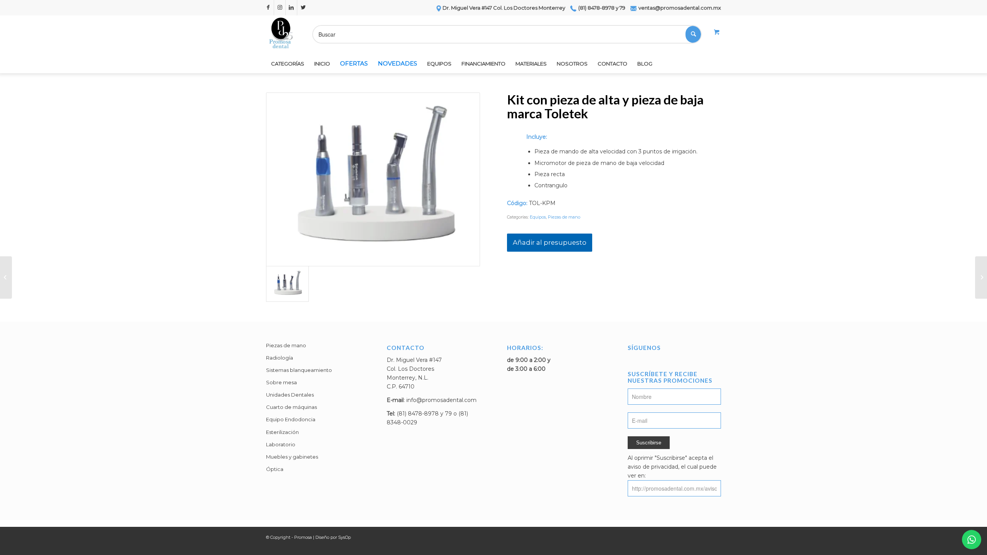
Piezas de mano (564, 217)
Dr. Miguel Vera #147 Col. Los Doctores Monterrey (504, 8)
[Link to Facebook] (268, 7)
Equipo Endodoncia (290, 419)
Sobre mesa (281, 382)
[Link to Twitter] (303, 7)
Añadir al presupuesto (549, 242)
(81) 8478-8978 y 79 (601, 8)
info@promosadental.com (441, 400)
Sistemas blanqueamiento (299, 370)
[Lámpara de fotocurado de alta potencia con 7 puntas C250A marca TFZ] (6, 277)
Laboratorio (280, 444)
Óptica (274, 469)
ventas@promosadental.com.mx (679, 8)
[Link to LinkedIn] (291, 7)
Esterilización (282, 432)
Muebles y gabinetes (292, 457)
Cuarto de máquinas (291, 407)
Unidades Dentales (290, 395)
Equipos (538, 217)
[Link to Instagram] (279, 7)
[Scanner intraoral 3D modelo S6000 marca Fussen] (981, 277)
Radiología (279, 358)
